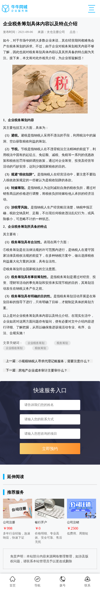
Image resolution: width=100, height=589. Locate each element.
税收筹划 (40, 348)
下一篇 (36, 370)
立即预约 (50, 449)
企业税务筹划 (36, 343)
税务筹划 (62, 343)
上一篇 (48, 361)
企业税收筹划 (14, 348)
